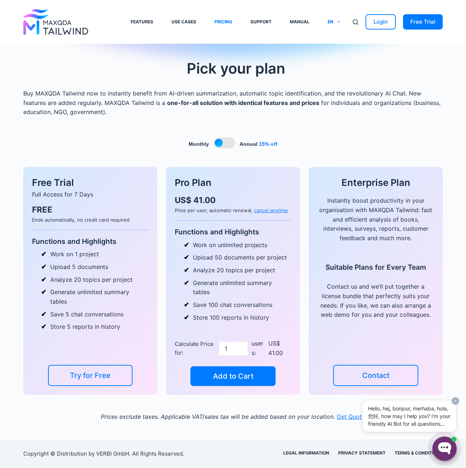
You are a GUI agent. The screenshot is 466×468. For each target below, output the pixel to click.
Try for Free (90, 375)
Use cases (183, 21)
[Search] (355, 22)
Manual (299, 21)
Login (381, 21)
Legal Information (306, 453)
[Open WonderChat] (445, 449)
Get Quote (351, 416)
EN (330, 21)
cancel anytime (271, 210)
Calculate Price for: (194, 348)
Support (261, 21)
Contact (376, 375)
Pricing (223, 21)
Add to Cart (233, 376)
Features (142, 21)
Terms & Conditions (419, 453)
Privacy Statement (362, 453)
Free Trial (422, 21)
